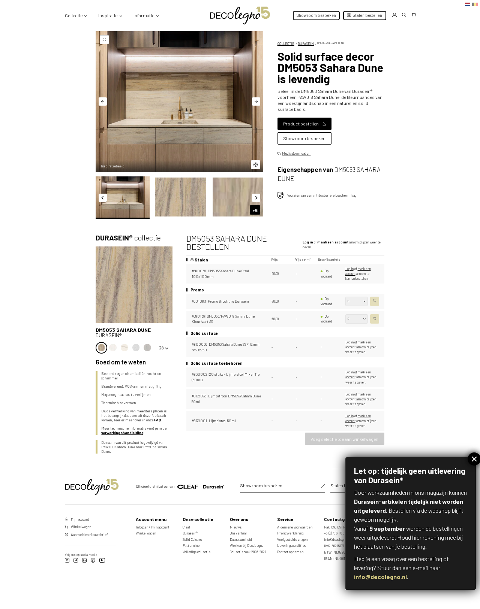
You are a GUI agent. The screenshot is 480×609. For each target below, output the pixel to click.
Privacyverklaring (290, 533)
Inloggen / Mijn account (153, 527)
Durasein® (190, 533)
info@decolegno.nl (380, 576)
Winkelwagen (146, 533)
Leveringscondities (291, 545)
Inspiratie (107, 15)
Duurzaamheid (241, 539)
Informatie (144, 15)
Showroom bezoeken (316, 15)
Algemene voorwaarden (294, 527)
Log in (308, 242)
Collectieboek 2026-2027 (248, 552)
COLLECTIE (286, 44)
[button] (123, 197)
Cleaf (186, 527)
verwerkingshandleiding (122, 432)
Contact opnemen (290, 552)
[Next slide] (256, 101)
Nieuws (236, 527)
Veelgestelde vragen (292, 539)
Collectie (73, 15)
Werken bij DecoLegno (246, 545)
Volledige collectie (196, 552)
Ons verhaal (238, 533)
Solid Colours (192, 539)
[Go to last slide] (103, 101)
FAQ (157, 420)
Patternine (191, 545)
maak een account (332, 242)
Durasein (306, 44)
